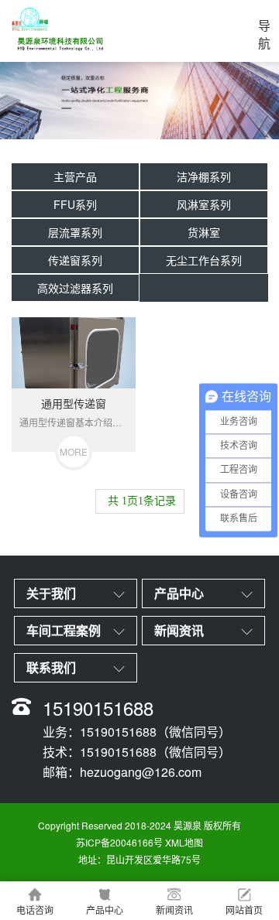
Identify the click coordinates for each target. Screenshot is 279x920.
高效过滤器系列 (75, 288)
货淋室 (204, 232)
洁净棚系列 (204, 176)
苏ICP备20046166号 (119, 842)
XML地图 (184, 842)
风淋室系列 (204, 204)
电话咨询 (34, 909)
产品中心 (104, 909)
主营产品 (75, 176)
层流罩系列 (75, 232)
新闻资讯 (174, 909)
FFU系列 (75, 204)
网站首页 (244, 909)
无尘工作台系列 (204, 260)
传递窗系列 (75, 260)
